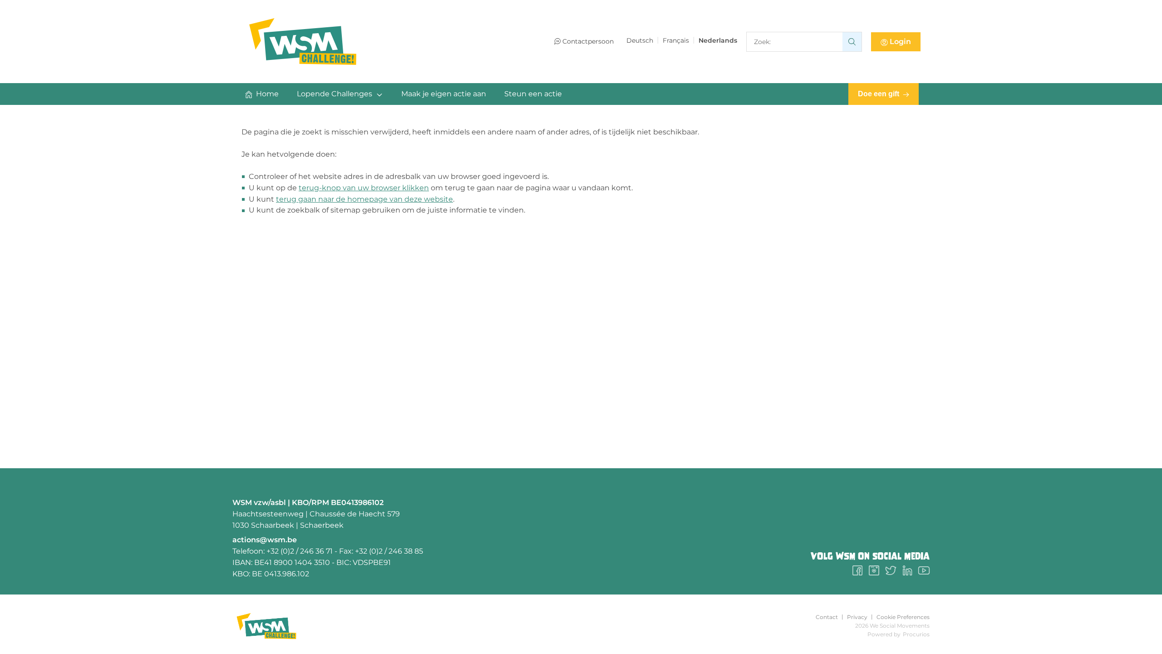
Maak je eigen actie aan (443, 93)
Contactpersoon (588, 41)
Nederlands (718, 40)
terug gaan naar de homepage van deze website (364, 199)
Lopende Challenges (334, 93)
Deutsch (639, 40)
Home (267, 93)
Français (676, 40)
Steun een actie (533, 93)
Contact (827, 617)
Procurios (916, 634)
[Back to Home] (302, 41)
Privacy (857, 617)
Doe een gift (878, 94)
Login (900, 41)
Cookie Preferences (903, 617)
